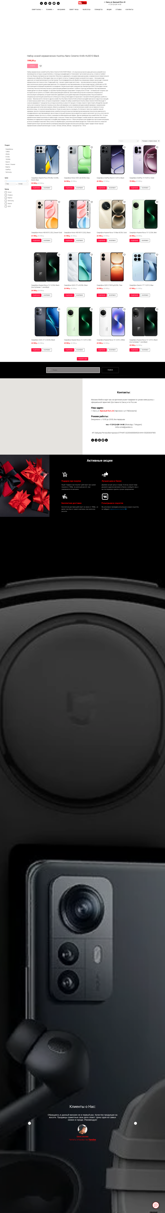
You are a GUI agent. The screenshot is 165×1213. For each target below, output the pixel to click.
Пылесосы (86, 9)
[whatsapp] (54, 4)
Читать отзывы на (78, 1139)
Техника (49, 9)
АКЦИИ (109, 9)
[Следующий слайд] (135, 1123)
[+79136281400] (41, 4)
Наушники (61, 9)
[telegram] (45, 4)
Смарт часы (73, 9)
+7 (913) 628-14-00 (116, 425)
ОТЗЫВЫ (118, 9)
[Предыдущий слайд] (29, 1123)
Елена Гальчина (82, 1136)
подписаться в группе (117, 509)
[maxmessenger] (49, 4)
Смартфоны (36, 9)
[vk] (58, 4)
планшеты (99, 9)
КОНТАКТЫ (129, 9)
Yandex (92, 1139)
